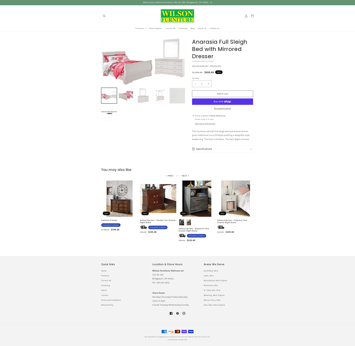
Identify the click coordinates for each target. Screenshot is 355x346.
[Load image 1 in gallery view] (109, 96)
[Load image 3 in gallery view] (143, 96)
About (104, 290)
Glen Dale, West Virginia (214, 305)
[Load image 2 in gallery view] (126, 96)
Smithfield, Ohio (211, 270)
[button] (104, 16)
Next (184, 176)
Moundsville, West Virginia (215, 280)
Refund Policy (107, 305)
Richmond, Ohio (211, 285)
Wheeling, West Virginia (214, 295)
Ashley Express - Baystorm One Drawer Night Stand (194, 230)
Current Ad (106, 280)
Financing (105, 285)
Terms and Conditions (111, 300)
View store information (205, 123)
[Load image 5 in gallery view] (177, 96)
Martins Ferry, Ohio (212, 300)
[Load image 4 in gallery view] (160, 96)
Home (103, 270)
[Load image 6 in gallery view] (109, 113)
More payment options (222, 108)
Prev (170, 176)
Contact (104, 295)
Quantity (195, 78)
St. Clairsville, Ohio (212, 290)
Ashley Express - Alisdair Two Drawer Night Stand (158, 221)
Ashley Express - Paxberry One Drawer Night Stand (232, 221)
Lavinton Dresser (109, 220)
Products (105, 275)
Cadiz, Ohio (209, 275)
